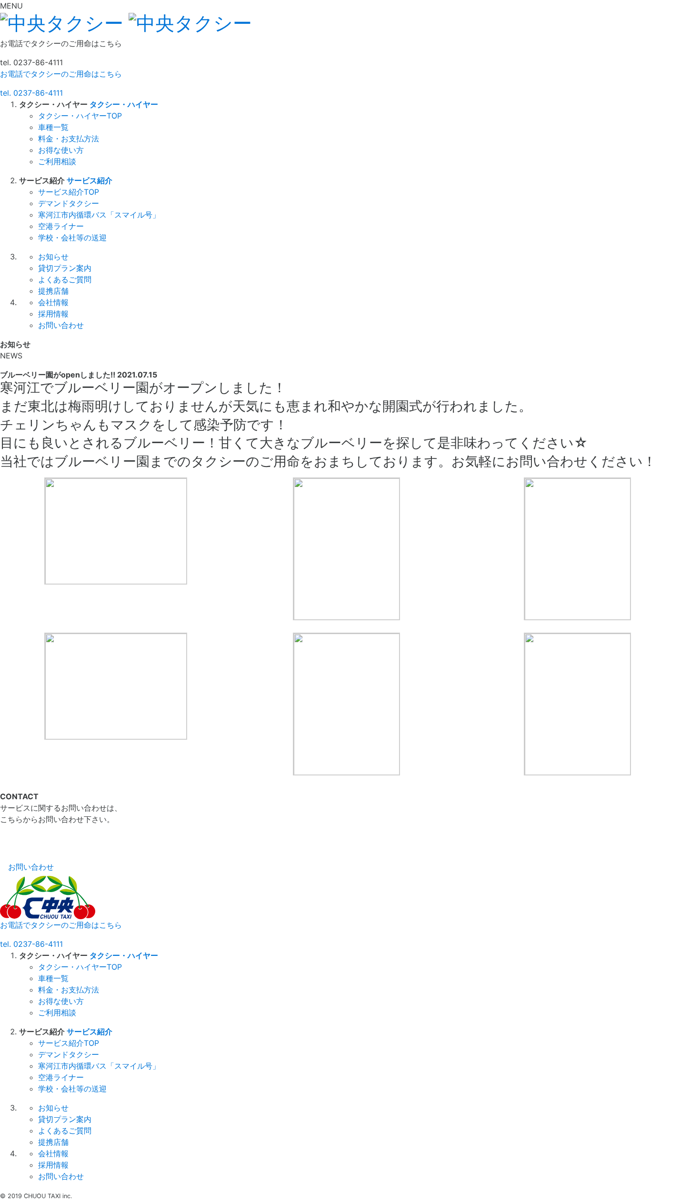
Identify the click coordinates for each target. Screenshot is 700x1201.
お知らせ (53, 256)
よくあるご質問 (64, 279)
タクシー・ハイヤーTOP (80, 115)
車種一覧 (53, 127)
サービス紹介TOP (68, 192)
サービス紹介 (89, 180)
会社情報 (53, 302)
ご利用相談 (57, 161)
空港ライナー (61, 226)
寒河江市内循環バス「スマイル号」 (99, 214)
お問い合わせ (61, 325)
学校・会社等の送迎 (72, 237)
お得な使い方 (61, 150)
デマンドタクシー (68, 203)
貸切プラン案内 (64, 268)
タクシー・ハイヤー (124, 104)
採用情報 (53, 313)
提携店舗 (53, 291)
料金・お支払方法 (68, 138)
